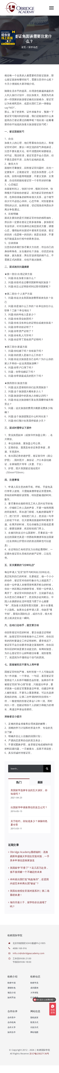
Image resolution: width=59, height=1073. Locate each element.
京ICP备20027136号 (39, 1053)
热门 (18, 782)
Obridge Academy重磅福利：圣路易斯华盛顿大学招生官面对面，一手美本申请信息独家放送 (29, 856)
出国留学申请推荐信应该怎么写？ (29, 807)
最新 (40, 782)
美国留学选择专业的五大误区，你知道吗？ (29, 792)
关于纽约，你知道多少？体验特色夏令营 (29, 822)
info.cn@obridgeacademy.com (28, 953)
